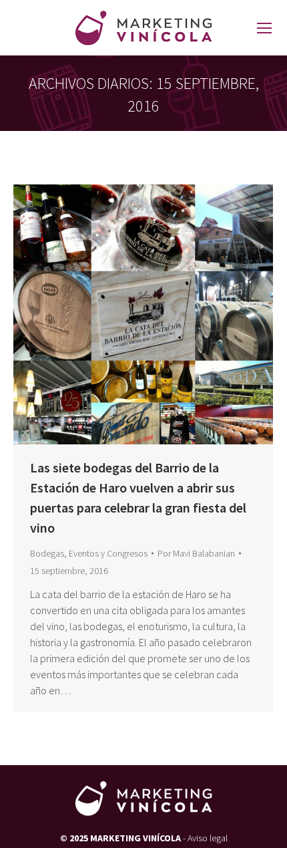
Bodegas (47, 553)
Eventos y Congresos (108, 553)
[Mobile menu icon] (264, 28)
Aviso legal (208, 838)
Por (196, 553)
